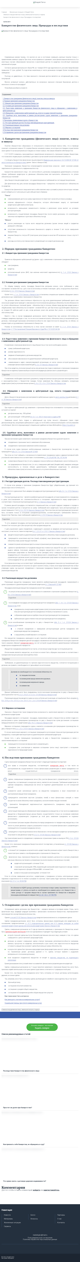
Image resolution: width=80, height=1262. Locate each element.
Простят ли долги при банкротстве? (17, 1107)
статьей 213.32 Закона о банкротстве (23, 917)
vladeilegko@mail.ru (40, 1235)
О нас (59, 1219)
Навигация (7, 1210)
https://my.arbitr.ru (69, 425)
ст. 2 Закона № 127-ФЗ (53, 584)
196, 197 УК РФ (62, 457)
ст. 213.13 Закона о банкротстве (51, 515)
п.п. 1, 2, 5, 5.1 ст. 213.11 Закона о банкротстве (49, 531)
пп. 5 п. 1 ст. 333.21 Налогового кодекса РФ (45, 417)
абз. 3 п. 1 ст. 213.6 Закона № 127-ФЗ (24, 452)
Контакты (61, 1222)
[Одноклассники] (46, 1015)
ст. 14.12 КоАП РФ (50, 457)
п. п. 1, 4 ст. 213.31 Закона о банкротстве (30, 729)
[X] (36, 1015)
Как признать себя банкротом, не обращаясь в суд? (23, 1144)
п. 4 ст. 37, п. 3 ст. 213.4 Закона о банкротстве (50, 383)
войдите (36, 1190)
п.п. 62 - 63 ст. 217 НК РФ (47, 895)
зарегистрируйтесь (51, 1190)
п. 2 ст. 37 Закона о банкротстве (46, 365)
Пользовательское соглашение (40, 1238)
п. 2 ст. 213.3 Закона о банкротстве (22, 291)
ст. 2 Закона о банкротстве (46, 502)
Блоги (33, 1215)
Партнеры (61, 1215)
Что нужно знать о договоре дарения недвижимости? (24, 1181)
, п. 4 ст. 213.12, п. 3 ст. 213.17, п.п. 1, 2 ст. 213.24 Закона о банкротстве (33, 700)
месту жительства (61, 397)
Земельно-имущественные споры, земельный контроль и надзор (20, 1009)
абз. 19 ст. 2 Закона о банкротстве (40, 723)
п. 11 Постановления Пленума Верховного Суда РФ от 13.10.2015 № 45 (35, 329)
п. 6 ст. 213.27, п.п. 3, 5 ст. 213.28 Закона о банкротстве (37, 695)
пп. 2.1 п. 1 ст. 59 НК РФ (18, 881)
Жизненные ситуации (12, 1222)
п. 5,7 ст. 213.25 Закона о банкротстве (47, 835)
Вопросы (34, 1219)
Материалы (8, 1219)
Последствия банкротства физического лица (21, 1071)
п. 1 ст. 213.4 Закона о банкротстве (26, 294)
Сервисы (7, 1226)
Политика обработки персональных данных (40, 1239)
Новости (7, 1215)
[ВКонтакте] (41, 1015)
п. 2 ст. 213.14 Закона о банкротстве (31, 510)
